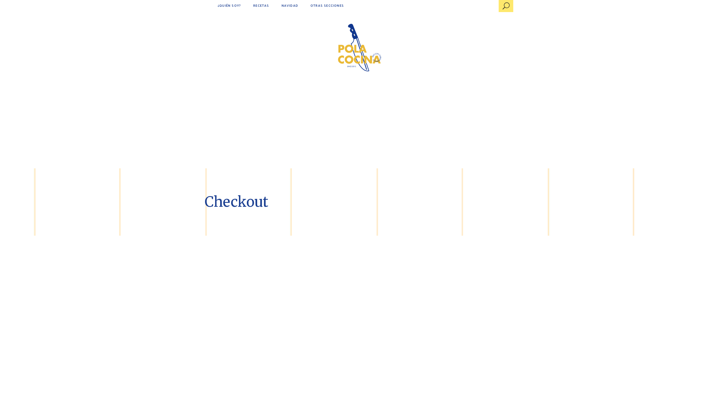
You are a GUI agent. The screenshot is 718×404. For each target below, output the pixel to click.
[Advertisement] (359, 126)
